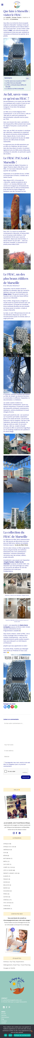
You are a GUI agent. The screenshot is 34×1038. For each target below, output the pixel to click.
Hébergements (8, 965)
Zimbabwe (6, 908)
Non (10, 1035)
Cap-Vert (6, 864)
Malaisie (6, 885)
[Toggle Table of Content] (26, 78)
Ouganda (6, 891)
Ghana (5, 882)
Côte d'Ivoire (8, 870)
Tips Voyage (7, 902)
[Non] (32, 1031)
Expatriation (20, 961)
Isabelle (8, 17)
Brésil (5, 861)
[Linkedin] (8, 706)
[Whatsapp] (15, 706)
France (19, 17)
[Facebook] (5, 706)
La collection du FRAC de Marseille (15, 88)
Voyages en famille (9, 968)
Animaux (6, 961)
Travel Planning (25, 965)
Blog (2, 1019)
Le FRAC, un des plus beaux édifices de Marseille (16, 86)
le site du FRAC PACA (21, 545)
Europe (14, 17)
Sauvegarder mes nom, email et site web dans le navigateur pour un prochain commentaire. (16, 764)
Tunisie (6, 905)
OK (6, 1035)
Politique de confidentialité (22, 1035)
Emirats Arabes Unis (10, 873)
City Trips (13, 961)
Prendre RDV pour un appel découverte (15, 1002)
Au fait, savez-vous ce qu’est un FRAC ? (16, 81)
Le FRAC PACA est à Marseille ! (14, 83)
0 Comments (14, 19)
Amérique (6, 849)
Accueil (3, 1013)
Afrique (6, 844)
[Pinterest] (12, 706)
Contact (3, 1023)
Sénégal (6, 900)
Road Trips (16, 965)
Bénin (5, 855)
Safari (5, 897)
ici (20, 631)
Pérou (5, 894)
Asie (4, 852)
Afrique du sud (8, 846)
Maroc (5, 888)
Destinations (5, 1017)
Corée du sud (8, 867)
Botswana (7, 858)
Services (3, 1015)
